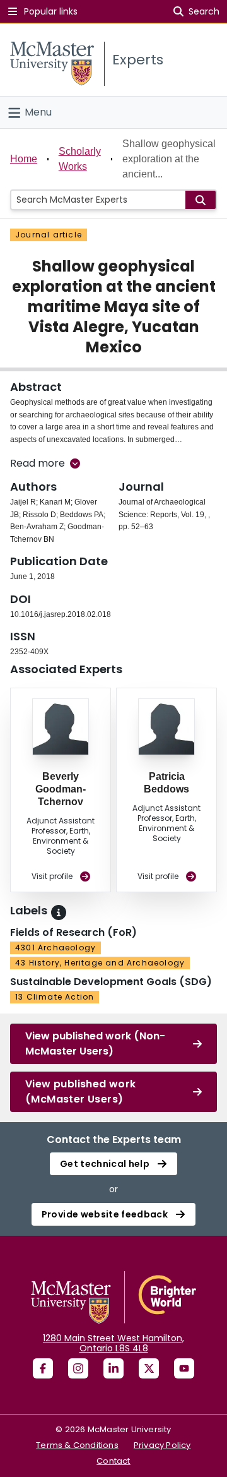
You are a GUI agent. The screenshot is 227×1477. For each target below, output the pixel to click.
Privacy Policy (162, 1445)
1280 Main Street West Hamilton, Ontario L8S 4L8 (113, 1343)
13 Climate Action (54, 996)
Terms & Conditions (77, 1445)
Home (23, 158)
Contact (113, 1461)
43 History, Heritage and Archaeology (100, 962)
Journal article (48, 234)
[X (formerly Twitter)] (149, 1368)
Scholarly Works (80, 159)
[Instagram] (78, 1368)
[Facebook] (43, 1368)
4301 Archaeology (55, 947)
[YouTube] (184, 1368)
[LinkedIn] (113, 1368)
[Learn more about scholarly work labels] (58, 912)
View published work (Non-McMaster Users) (95, 1043)
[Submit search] (200, 200)
